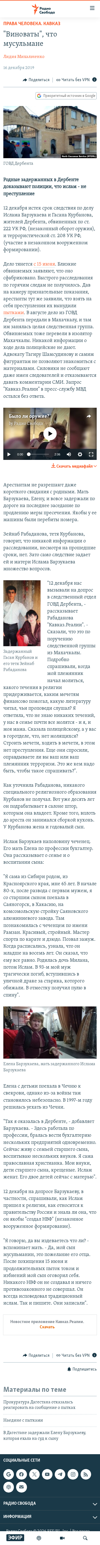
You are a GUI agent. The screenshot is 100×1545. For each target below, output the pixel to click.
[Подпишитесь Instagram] (73, 1474)
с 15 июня (44, 264)
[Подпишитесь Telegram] (60, 1474)
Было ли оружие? (29, 416)
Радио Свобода (28, 424)
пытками (13, 313)
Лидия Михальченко (23, 57)
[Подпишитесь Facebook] (21, 1474)
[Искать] (85, 1538)
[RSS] (86, 1474)
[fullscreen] (91, 454)
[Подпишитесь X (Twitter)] (34, 1474)
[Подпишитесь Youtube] (47, 1474)
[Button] (36, 80)
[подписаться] (21, 1487)
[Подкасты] (8, 1487)
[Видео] (62, 1538)
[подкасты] (39, 1538)
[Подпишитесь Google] (8, 1474)
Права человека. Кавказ (31, 24)
